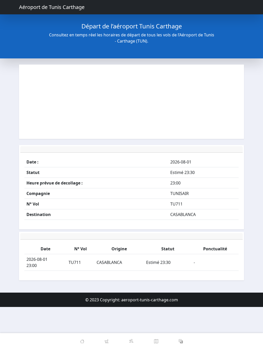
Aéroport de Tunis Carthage (51, 7)
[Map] (156, 341)
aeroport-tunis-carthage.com (149, 300)
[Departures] (107, 341)
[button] (180, 341)
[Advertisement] (131, 102)
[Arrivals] (131, 341)
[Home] (82, 341)
